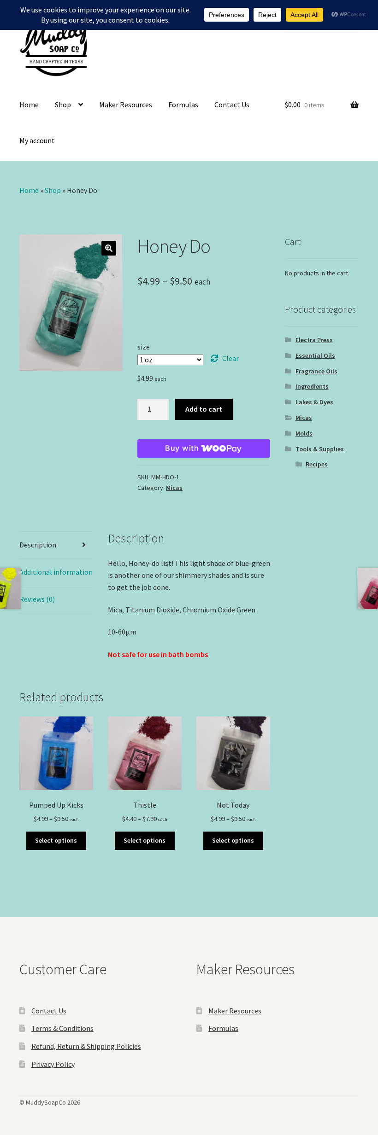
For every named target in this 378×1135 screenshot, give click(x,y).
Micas (174, 487)
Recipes (317, 464)
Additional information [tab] (56, 571)
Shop (63, 104)
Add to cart (203, 408)
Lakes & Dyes (314, 402)
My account (37, 140)
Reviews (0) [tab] (37, 599)
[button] (108, 248)
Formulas (183, 104)
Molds (304, 433)
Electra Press (314, 340)
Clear (230, 358)
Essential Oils (315, 355)
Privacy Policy (53, 1064)
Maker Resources (125, 104)
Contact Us (231, 104)
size (143, 346)
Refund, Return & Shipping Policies (86, 1046)
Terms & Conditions (62, 1028)
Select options (56, 840)
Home (29, 104)
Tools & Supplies (319, 449)
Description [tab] (37, 544)
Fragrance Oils (316, 371)
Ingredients (312, 386)
